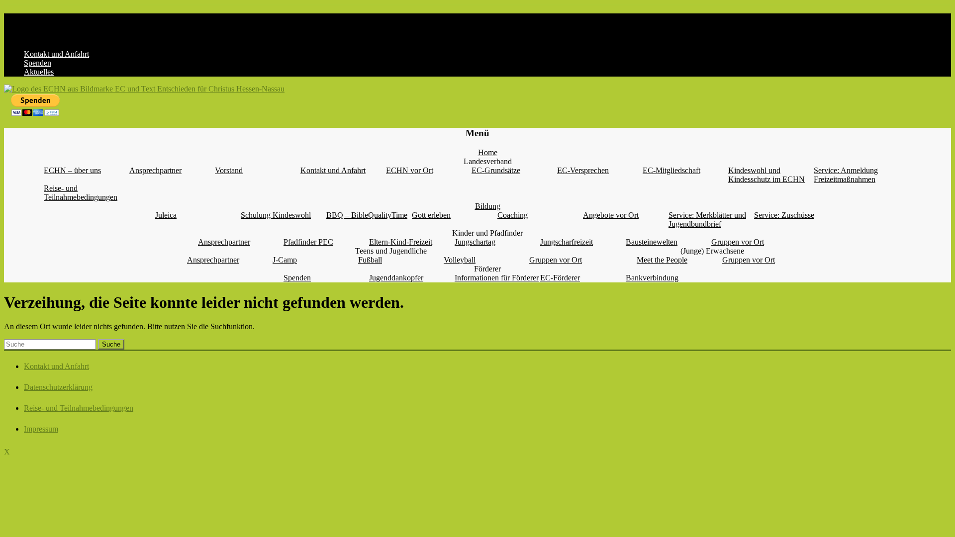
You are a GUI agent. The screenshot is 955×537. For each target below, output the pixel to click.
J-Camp (285, 260)
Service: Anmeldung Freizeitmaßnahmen (846, 174)
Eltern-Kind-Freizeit (400, 242)
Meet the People (662, 260)
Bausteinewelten (651, 242)
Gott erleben (431, 215)
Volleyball (460, 260)
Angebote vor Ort (611, 215)
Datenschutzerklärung (58, 387)
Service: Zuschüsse (784, 215)
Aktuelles (39, 72)
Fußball (370, 260)
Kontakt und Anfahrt (56, 54)
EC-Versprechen (583, 170)
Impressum (41, 429)
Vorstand (229, 170)
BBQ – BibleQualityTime (366, 215)
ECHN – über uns (72, 170)
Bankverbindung (652, 277)
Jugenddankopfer (396, 277)
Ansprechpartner (155, 170)
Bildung (487, 206)
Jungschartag (475, 242)
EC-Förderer (560, 277)
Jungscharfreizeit (566, 242)
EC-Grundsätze (496, 170)
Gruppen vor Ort (737, 242)
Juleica (166, 215)
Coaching (512, 215)
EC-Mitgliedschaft (671, 170)
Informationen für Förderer (497, 277)
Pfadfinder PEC (308, 242)
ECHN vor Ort (409, 170)
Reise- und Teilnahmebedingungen (80, 192)
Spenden (37, 63)
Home (487, 152)
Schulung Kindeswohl (276, 215)
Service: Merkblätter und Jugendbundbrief (707, 219)
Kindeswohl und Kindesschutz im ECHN (766, 174)
